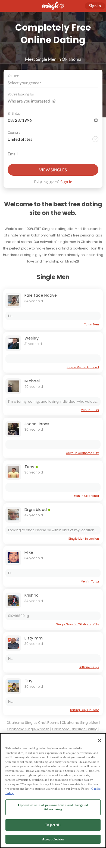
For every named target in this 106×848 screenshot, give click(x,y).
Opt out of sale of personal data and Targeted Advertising (53, 807)
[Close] (99, 741)
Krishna (31, 595)
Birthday (14, 113)
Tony (29, 466)
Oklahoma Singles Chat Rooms (33, 722)
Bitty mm (33, 638)
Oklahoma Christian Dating (75, 729)
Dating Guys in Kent (84, 710)
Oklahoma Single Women (28, 729)
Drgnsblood (36, 509)
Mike (28, 552)
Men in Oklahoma (86, 496)
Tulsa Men (91, 324)
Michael (32, 381)
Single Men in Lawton (83, 539)
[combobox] (53, 83)
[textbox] (53, 83)
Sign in (95, 5)
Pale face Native (40, 295)
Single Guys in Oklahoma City (77, 624)
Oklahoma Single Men (80, 722)
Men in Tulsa (90, 410)
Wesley (31, 338)
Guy (28, 681)
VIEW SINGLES (53, 169)
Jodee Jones (36, 424)
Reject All (52, 825)
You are (13, 75)
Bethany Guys (89, 667)
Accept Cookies (53, 839)
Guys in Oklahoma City (82, 453)
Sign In (66, 181)
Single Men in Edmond (83, 367)
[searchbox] (49, 101)
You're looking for (21, 94)
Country (14, 132)
